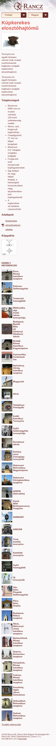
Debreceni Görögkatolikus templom (15, 480)
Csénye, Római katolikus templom (15, 679)
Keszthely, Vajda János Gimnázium (15, 691)
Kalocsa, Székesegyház (15, 287)
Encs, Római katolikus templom (15, 275)
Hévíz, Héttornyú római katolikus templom (15, 629)
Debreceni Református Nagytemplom (15, 467)
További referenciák (11, 724)
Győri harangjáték (15, 566)
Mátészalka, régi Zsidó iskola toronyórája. (15, 313)
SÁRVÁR (15, 529)
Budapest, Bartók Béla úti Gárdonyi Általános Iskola (15, 329)
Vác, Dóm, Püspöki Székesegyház (15, 591)
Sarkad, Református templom (15, 715)
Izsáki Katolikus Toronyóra (15, 418)
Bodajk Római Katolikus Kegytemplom (15, 345)
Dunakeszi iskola (15, 443)
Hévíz (15, 394)
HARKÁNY (15, 517)
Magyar (35, 15)
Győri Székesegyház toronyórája (15, 431)
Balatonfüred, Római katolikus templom (15, 642)
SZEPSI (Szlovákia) (15, 492)
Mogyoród (15, 381)
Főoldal (8, 15)
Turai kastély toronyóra (15, 541)
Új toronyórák (15, 578)
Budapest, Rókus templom (15, 615)
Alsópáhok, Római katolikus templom (15, 666)
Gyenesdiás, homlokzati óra (15, 357)
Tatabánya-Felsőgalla (15, 406)
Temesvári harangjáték (15, 299)
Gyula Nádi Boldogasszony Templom (15, 505)
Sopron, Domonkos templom (15, 654)
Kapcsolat (22, 739)
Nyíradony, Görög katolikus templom (15, 369)
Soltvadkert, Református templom (15, 703)
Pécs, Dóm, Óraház (15, 603)
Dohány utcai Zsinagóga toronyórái (15, 455)
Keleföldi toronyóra (15, 554)
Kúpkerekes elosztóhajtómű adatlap (12, 225)
